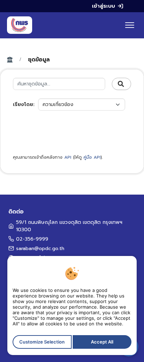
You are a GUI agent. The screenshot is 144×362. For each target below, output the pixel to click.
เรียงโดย (23, 104)
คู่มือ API (92, 157)
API (67, 157)
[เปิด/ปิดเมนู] (129, 25)
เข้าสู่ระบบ (103, 6)
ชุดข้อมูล (39, 59)
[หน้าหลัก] (19, 25)
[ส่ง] (121, 84)
